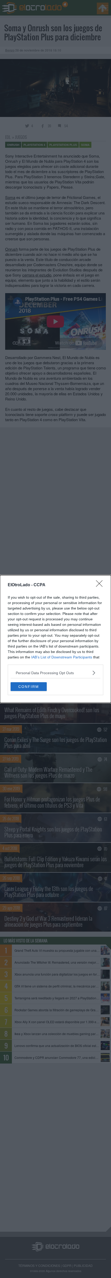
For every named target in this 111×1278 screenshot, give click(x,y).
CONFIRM (28, 687)
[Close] (101, 585)
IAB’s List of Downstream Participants (61, 657)
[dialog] (55, 639)
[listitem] (55, 672)
